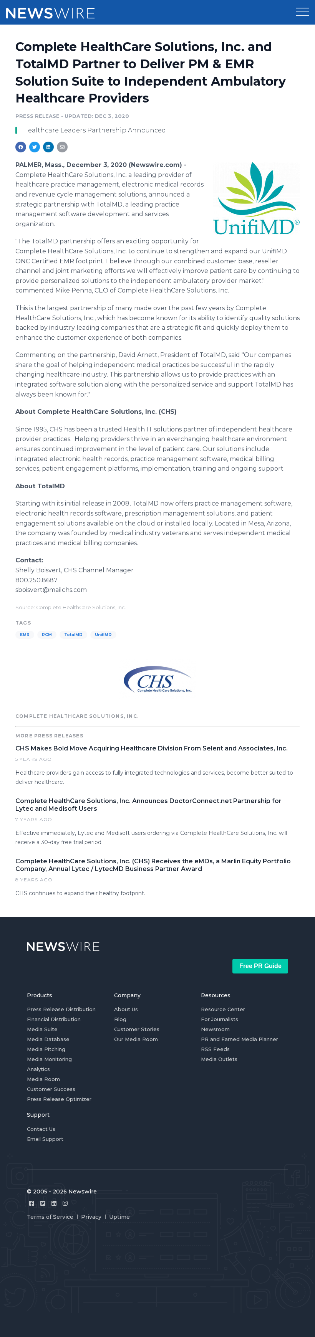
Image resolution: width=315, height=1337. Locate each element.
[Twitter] (42, 1203)
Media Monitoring (49, 1059)
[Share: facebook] (20, 147)
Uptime (119, 1216)
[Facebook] (31, 1203)
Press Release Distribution (61, 1009)
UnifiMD (103, 634)
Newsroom (215, 1029)
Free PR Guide (260, 966)
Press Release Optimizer (59, 1099)
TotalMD (73, 634)
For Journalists (219, 1019)
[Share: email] (62, 147)
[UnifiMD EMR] (256, 198)
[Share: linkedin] (48, 147)
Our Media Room (136, 1039)
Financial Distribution (54, 1019)
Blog (120, 1019)
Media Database (48, 1039)
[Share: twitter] (34, 147)
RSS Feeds (215, 1049)
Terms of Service (50, 1216)
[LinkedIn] (53, 1203)
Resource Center (223, 1009)
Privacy (91, 1216)
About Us (126, 1009)
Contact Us (41, 1129)
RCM (47, 634)
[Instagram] (65, 1203)
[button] (302, 12)
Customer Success (51, 1089)
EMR (25, 634)
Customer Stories (136, 1029)
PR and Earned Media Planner (239, 1039)
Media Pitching (46, 1049)
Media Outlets (219, 1059)
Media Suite (42, 1029)
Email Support (45, 1139)
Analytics (38, 1069)
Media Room (43, 1079)
